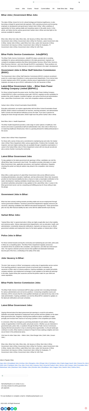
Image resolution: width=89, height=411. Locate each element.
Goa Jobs (21, 365)
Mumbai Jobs (36, 367)
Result (36, 8)
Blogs (71, 8)
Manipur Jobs (26, 367)
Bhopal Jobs (44, 363)
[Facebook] (2, 408)
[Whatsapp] (15, 408)
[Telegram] (5, 408)
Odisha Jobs (75, 367)
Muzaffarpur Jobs (47, 367)
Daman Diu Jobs (83, 363)
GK (53, 8)
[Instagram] (8, 408)
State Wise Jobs (62, 8)
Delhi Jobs (3, 365)
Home (17, 8)
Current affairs (45, 8)
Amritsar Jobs (23, 363)
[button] (79, 2)
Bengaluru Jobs (34, 363)
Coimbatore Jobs (54, 363)
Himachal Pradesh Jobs (50, 365)
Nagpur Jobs (57, 367)
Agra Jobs (3, 363)
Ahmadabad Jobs (12, 363)
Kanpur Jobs (72, 365)
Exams (29, 8)
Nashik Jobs (66, 367)
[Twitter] (12, 408)
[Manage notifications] (86, 408)
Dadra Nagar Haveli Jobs (68, 363)
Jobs (23, 8)
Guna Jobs (29, 365)
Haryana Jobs (38, 365)
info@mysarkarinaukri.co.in (34, 396)
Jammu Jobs (63, 365)
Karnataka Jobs (82, 365)
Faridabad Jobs (12, 365)
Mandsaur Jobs (16, 367)
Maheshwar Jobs (5, 367)
